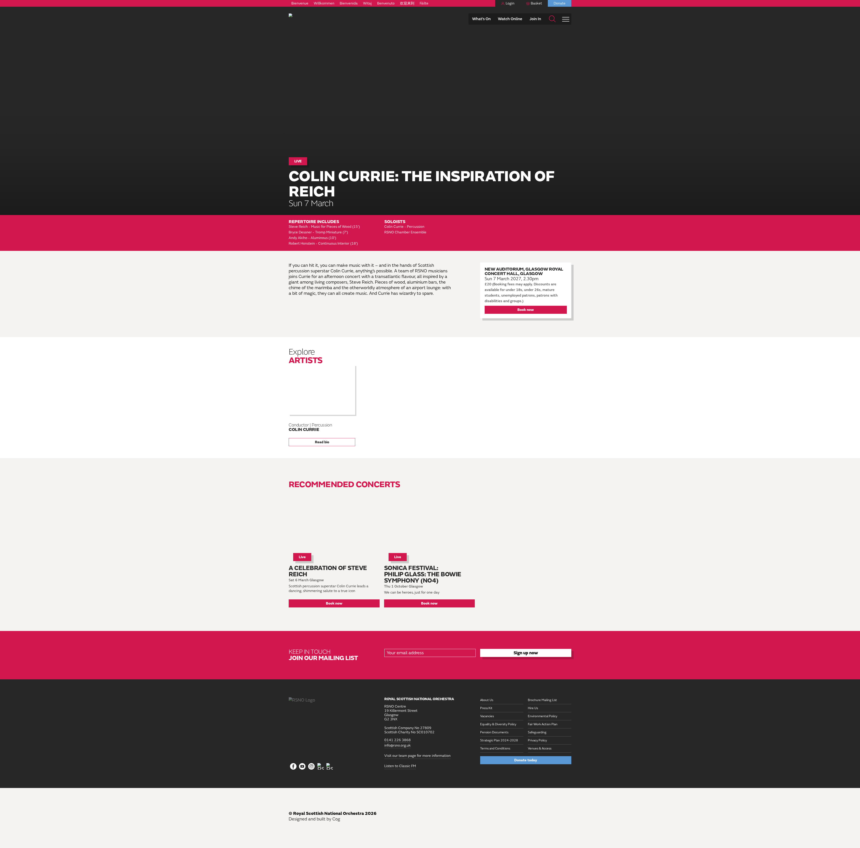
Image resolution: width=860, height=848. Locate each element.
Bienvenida (349, 3)
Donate (559, 3)
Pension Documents (494, 732)
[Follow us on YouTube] (302, 767)
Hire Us (533, 708)
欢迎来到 (407, 3)
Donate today (525, 760)
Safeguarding (537, 732)
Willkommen (324, 3)
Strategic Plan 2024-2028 (499, 740)
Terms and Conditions (495, 748)
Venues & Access (539, 748)
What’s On (481, 19)
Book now (525, 310)
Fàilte (424, 3)
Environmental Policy (542, 716)
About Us (486, 700)
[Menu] (565, 19)
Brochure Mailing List (542, 700)
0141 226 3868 (397, 740)
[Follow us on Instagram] (311, 767)
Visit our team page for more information (417, 755)
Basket (536, 3)
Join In (535, 19)
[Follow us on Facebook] (293, 767)
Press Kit (486, 708)
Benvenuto (386, 3)
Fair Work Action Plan (542, 724)
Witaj (367, 3)
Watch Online (510, 19)
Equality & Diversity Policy (498, 724)
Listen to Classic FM (400, 766)
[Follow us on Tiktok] (320, 766)
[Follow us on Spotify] (329, 766)
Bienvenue (299, 3)
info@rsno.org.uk (397, 745)
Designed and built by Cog (314, 819)
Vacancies (487, 716)
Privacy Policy (537, 740)
